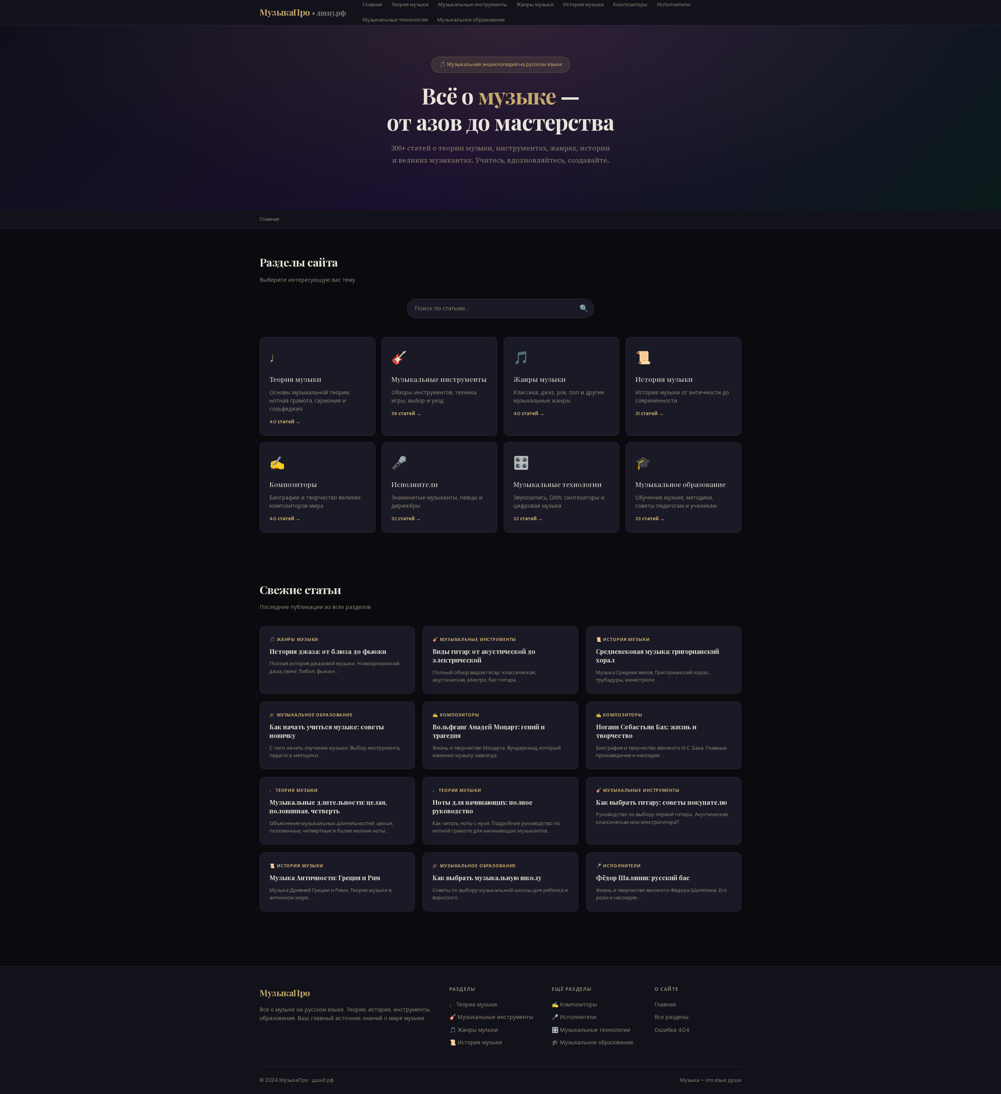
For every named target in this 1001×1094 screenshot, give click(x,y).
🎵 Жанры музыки (473, 1029)
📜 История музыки (475, 1042)
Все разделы (672, 1017)
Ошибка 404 (672, 1029)
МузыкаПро (303, 12)
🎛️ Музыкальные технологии (591, 1029)
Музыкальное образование (471, 19)
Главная (269, 219)
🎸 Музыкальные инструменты (491, 1017)
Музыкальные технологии (395, 19)
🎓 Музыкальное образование (592, 1042)
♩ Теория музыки (473, 1004)
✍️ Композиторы (574, 1004)
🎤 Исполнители (574, 1017)
